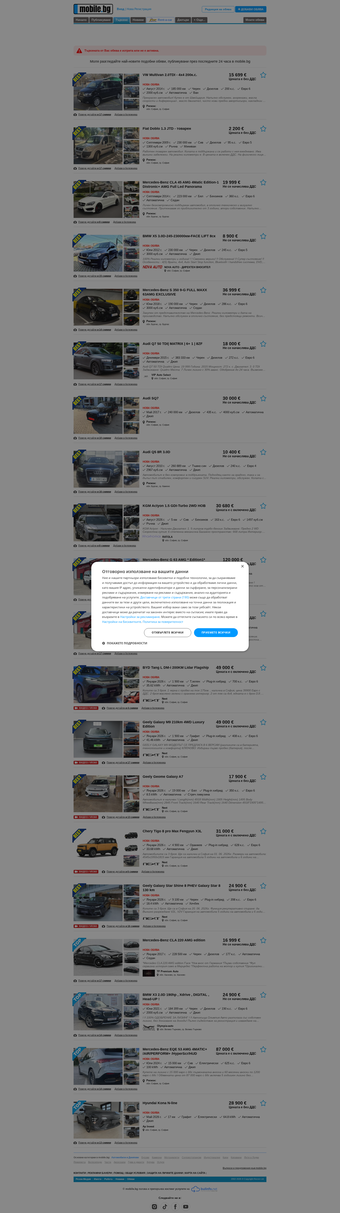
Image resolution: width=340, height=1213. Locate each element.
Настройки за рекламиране (140, 617)
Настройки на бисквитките (121, 622)
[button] (124, 643)
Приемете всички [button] (215, 632)
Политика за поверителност (163, 622)
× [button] (242, 566)
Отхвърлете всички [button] (168, 632)
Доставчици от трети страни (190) (164, 597)
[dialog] (170, 606)
